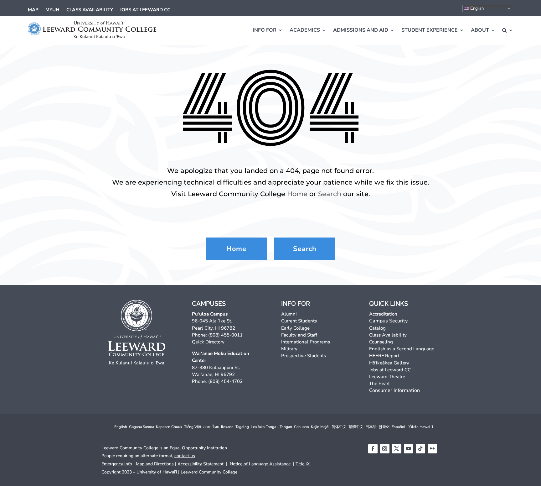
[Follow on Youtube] (408, 448)
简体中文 (339, 426)
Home (297, 194)
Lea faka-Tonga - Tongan (271, 426)
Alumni (289, 314)
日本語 (371, 426)
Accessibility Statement (201, 464)
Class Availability (89, 10)
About (480, 30)
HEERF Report (384, 356)
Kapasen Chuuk (169, 426)
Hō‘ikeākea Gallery (389, 363)
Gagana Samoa (141, 426)
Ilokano (227, 426)
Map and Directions (155, 464)
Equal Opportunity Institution (198, 448)
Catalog (377, 328)
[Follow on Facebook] (373, 448)
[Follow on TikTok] (420, 448)
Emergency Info (116, 464)
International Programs (305, 342)
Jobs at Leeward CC (145, 10)
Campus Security (388, 320)
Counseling (381, 342)
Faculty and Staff (299, 335)
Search (329, 194)
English (476, 8)
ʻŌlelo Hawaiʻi (420, 426)
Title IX (303, 464)
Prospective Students (303, 356)
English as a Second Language (401, 349)
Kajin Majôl (320, 426)
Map (33, 10)
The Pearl (379, 383)
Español (398, 426)
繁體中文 (355, 426)
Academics (305, 30)
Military (289, 349)
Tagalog (242, 426)
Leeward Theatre (387, 377)
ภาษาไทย (211, 426)
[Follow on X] (396, 448)
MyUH (52, 10)
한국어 (384, 426)
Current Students (299, 321)
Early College (295, 328)
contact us (184, 456)
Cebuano (301, 426)
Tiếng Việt (192, 426)
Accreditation (383, 314)
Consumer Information (394, 390)
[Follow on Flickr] (432, 448)
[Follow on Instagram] (384, 448)
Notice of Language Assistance (260, 464)
